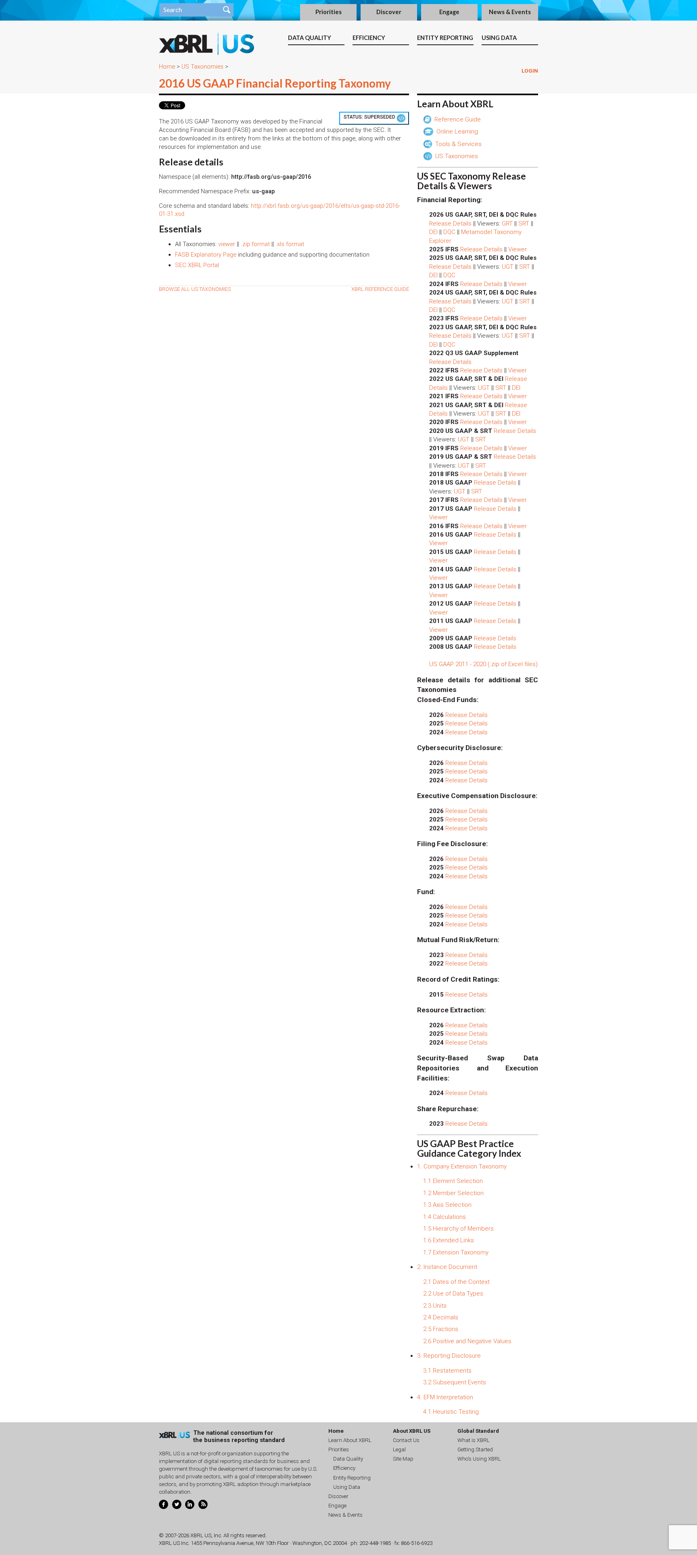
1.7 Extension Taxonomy (455, 1252)
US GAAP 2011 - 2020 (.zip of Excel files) (483, 664)
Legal (399, 1449)
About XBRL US (411, 1431)
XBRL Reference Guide (380, 289)
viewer (226, 244)
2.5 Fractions (440, 1329)
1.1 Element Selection (453, 1181)
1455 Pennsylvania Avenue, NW (227, 1543)
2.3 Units (435, 1305)
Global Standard (478, 1431)
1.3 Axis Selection (447, 1204)
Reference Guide (457, 119)
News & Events (510, 11)
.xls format (289, 244)
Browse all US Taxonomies (195, 289)
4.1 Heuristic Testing (451, 1411)
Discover (388, 11)
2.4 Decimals (440, 1317)
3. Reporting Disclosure (449, 1355)
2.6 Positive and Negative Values (467, 1341)
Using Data (499, 37)
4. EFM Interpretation (445, 1397)
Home (167, 66)
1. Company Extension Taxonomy (462, 1166)
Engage (449, 11)
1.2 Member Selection (453, 1193)
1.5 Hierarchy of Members (458, 1228)
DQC (449, 232)
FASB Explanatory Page (205, 254)
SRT (523, 223)
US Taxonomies (202, 66)
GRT (507, 223)
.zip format (255, 244)
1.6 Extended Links (448, 1240)
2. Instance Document (447, 1267)
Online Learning (456, 131)
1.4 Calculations (444, 1217)
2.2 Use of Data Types (453, 1293)
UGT (507, 266)
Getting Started (475, 1449)
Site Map (403, 1459)
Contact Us (406, 1440)
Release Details (450, 223)
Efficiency (369, 37)
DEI (433, 232)
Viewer (517, 249)
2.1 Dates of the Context (456, 1281)
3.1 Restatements (447, 1370)
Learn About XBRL (349, 1440)
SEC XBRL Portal (197, 265)
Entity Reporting (445, 37)
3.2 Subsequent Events (454, 1382)
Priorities (328, 11)
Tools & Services (458, 144)
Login (530, 71)
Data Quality (309, 37)
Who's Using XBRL (479, 1459)
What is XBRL (473, 1440)
